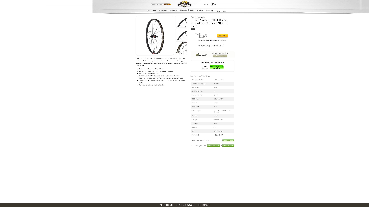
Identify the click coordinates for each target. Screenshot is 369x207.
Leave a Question (213, 145)
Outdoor (218, 11)
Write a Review (228, 140)
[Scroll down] (181, 53)
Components (163, 10)
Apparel (192, 10)
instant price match (220, 56)
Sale (224, 11)
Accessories (173, 10)
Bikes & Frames (151, 11)
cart (215, 4)
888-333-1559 (203, 205)
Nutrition (200, 10)
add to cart (222, 35)
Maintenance (183, 10)
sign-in (206, 4)
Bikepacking (209, 10)
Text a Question (228, 145)
